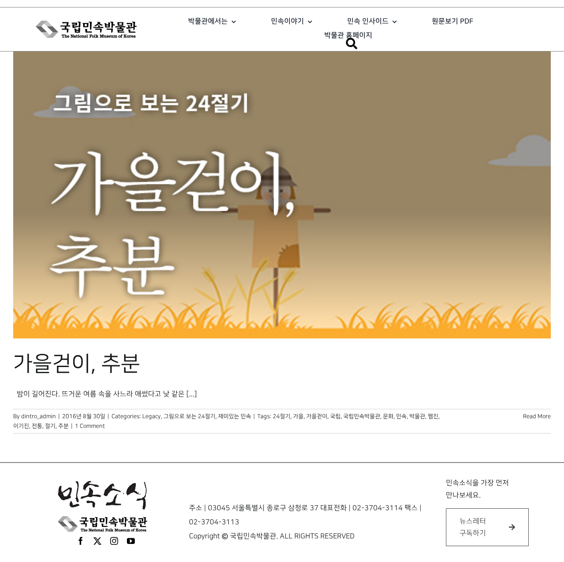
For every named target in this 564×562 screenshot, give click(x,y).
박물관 (417, 416)
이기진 (21, 426)
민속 (401, 416)
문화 (388, 416)
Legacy (151, 416)
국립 (335, 416)
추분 (63, 426)
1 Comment (90, 426)
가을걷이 (316, 416)
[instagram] (114, 541)
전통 (37, 426)
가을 (298, 416)
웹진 (433, 416)
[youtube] (131, 541)
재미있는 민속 (234, 416)
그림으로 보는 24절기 (189, 416)
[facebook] (81, 541)
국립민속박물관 (361, 416)
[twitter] (97, 541)
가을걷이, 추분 (76, 364)
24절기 (281, 416)
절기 (50, 426)
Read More (537, 416)
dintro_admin (38, 416)
